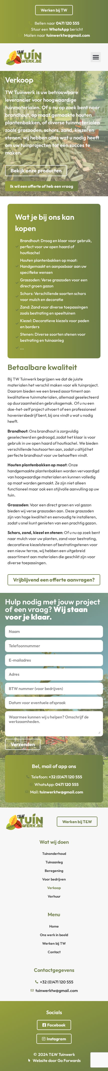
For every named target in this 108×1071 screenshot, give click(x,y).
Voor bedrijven (54, 879)
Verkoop (54, 888)
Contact (54, 952)
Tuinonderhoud (54, 853)
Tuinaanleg (54, 862)
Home (54, 926)
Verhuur (54, 896)
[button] (96, 57)
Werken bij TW (54, 943)
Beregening (54, 870)
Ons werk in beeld (54, 935)
